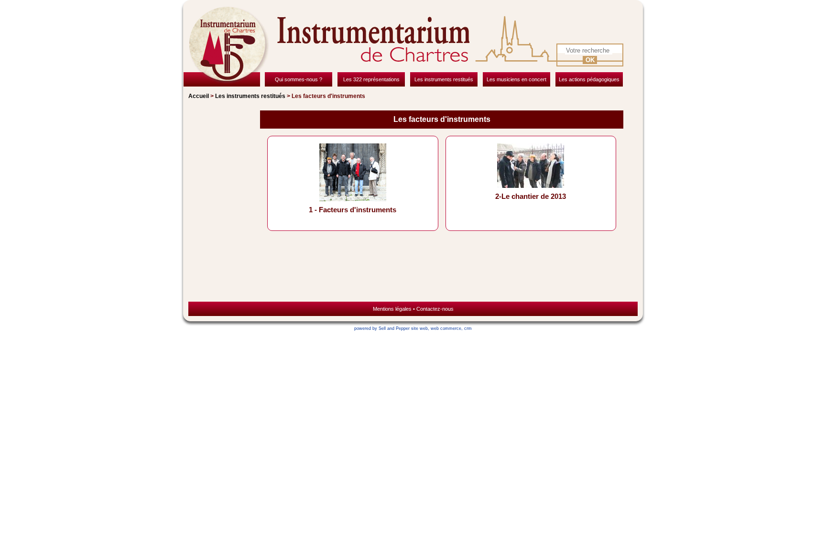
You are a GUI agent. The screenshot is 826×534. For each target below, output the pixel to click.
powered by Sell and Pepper (382, 328)
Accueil (198, 96)
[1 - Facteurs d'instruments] (352, 199)
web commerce (446, 328)
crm (468, 328)
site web (419, 328)
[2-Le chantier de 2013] (530, 185)
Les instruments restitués (250, 96)
